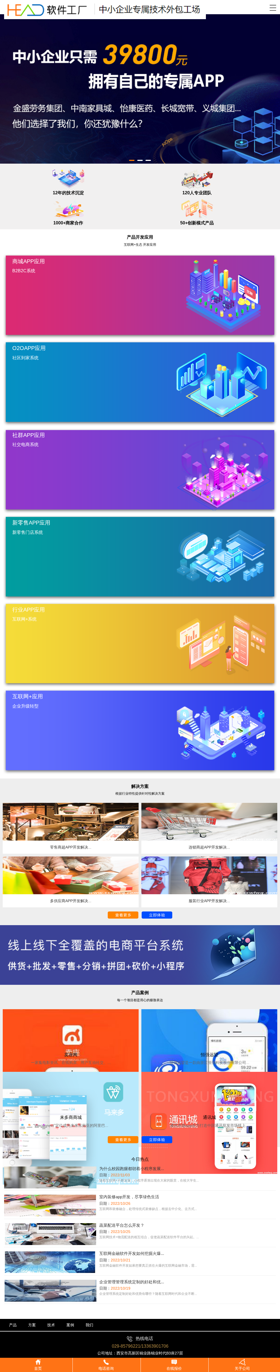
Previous (8, 85)
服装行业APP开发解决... (209, 901)
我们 (89, 1325)
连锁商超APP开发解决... (209, 847)
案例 (70, 1325)
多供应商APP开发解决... (70, 901)
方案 (32, 1325)
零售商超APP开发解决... (70, 847)
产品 (13, 1325)
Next (272, 85)
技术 (51, 1325)
